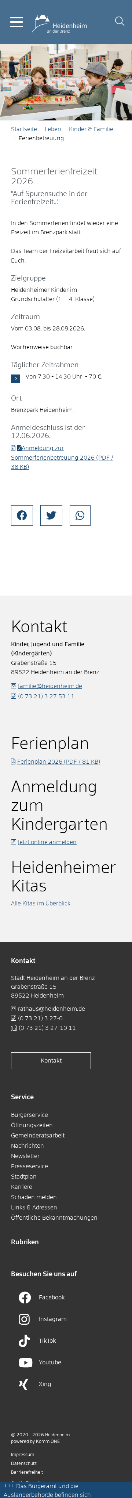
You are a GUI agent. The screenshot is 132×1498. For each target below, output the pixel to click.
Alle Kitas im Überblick (40, 904)
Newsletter (25, 1156)
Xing (45, 1384)
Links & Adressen (34, 1208)
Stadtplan (24, 1177)
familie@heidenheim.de (50, 686)
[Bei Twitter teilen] (51, 515)
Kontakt (51, 1061)
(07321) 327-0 (40, 1018)
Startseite (24, 129)
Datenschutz (24, 1464)
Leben (53, 129)
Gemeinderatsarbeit (38, 1136)
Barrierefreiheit (27, 1472)
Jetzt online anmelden (47, 842)
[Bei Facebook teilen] (22, 515)
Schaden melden (34, 1197)
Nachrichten (27, 1146)
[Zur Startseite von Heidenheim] (59, 22)
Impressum (22, 1455)
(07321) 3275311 (46, 696)
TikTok (47, 1341)
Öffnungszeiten (32, 1125)
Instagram (53, 1319)
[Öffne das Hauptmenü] (16, 22)
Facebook (52, 1297)
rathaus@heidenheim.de (51, 1009)
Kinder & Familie (91, 129)
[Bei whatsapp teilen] (80, 515)
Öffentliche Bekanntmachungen (54, 1218)
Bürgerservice (29, 1115)
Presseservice (29, 1166)
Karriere (21, 1187)
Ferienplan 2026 (58, 762)
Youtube (50, 1362)
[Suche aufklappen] (119, 22)
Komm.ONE (48, 1442)
